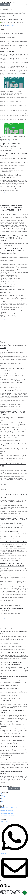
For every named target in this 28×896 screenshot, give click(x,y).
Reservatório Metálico (8, 2)
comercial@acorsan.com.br (10, 25)
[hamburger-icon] (26, 4)
